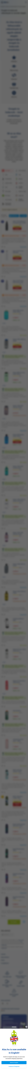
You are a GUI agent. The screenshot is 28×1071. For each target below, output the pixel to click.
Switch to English (14, 1062)
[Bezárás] (26, 1027)
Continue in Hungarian (14, 1066)
